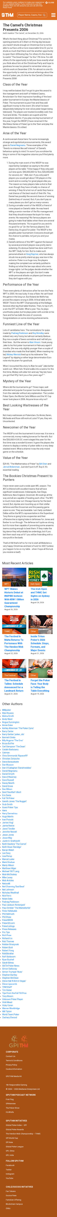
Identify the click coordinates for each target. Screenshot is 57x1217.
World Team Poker (10, 1014)
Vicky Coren (7, 1005)
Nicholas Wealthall (10, 893)
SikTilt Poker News (10, 966)
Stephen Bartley (9, 975)
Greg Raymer (32, 254)
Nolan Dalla (7, 899)
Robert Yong (8, 950)
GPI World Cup (12, 1138)
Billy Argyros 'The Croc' (12, 740)
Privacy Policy (11, 1065)
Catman (6, 752)
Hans (4, 810)
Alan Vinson (34, 342)
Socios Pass (11, 1195)
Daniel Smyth (8, 774)
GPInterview (11, 1103)
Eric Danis (6, 795)
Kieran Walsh (8, 850)
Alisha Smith (8, 716)
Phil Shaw (6, 917)
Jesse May (7, 838)
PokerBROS (7, 920)
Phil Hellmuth (8, 914)
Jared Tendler (8, 829)
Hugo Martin (7, 816)
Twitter (9, 1170)
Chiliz (8, 1208)
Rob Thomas (8, 941)
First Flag (10, 1099)
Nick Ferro (6, 896)
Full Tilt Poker (8, 798)
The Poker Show (12, 1108)
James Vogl (7, 822)
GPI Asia (9, 1142)
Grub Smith (7, 804)
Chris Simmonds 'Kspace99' (15, 755)
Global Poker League (14, 1147)
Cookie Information (14, 1069)
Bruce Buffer (8, 743)
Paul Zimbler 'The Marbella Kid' (16, 908)
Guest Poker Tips (10, 807)
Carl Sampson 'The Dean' (13, 746)
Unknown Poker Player (12, 999)
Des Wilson (7, 789)
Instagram (10, 1174)
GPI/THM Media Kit (14, 1076)
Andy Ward (7, 719)
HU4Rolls (10, 1112)
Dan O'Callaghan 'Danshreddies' (16, 768)
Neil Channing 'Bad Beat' (13, 886)
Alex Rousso (8, 713)
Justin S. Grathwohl (11, 841)
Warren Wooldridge (11, 1008)
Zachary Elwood (9, 1017)
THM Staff (7, 987)
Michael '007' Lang (10, 871)
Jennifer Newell (9, 832)
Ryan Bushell (8, 959)
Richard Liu (7, 938)
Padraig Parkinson (19, 333)
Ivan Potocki (7, 819)
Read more (7, 8)
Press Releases (9, 929)
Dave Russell (8, 780)
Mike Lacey (7, 877)
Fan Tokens (10, 1191)
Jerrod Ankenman (11, 467)
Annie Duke (7, 725)
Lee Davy (6, 853)
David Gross (7, 786)
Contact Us (10, 1056)
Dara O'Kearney (9, 777)
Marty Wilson (8, 865)
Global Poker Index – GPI (16, 1125)
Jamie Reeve (8, 826)
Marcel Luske (8, 859)
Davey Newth (8, 783)
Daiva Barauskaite (10, 762)
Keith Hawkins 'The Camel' (14, 844)
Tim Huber (7, 990)
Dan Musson (8, 765)
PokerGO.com (8, 923)
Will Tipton (7, 1011)
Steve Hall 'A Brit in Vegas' (14, 981)
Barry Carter (7, 731)
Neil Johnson (8, 889)
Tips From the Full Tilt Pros (14, 993)
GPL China (10, 1151)
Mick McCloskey (9, 874)
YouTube (9, 1178)
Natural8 (6, 883)
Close (51, 3)
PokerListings (8, 926)
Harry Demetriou (9, 813)
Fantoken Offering (13, 1200)
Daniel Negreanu (17, 145)
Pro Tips (6, 932)
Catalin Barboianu (10, 749)
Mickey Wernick (14, 354)
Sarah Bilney (8, 963)
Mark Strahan (8, 862)
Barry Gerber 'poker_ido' (13, 734)
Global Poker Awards (15, 1129)
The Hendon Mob (7, 15)
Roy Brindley (38, 333)
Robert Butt (7, 947)
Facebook (10, 1165)
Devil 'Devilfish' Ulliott (11, 792)
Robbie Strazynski (10, 944)
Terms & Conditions (14, 1060)
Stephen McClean (10, 978)
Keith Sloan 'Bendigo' (11, 847)
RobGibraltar (8, 953)
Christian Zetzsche (11, 759)
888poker (6, 710)
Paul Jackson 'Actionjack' (13, 905)
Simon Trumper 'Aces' (12, 972)
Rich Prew (6, 935)
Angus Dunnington (10, 722)
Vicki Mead (7, 1002)
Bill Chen (43, 464)
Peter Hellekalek (9, 911)
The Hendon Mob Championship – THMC (23, 1134)
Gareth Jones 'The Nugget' (14, 801)
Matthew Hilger (9, 868)
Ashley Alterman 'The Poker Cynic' (18, 728)
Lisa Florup (7, 856)
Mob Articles (8, 880)
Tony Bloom (7, 996)
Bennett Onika (8, 737)
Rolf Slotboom (8, 956)
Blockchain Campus (14, 1204)
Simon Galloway (9, 969)
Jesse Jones (8, 835)
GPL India (10, 1155)
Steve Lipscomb (9, 984)
